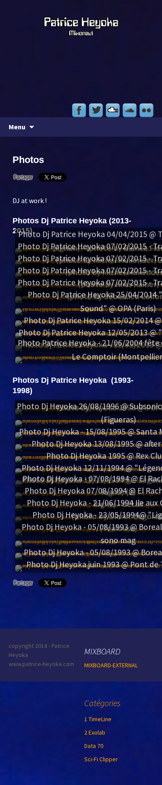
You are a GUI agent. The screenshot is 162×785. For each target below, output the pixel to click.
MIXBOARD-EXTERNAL (111, 665)
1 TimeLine (97, 719)
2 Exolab (94, 732)
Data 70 (93, 746)
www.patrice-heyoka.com (41, 664)
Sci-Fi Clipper (101, 759)
